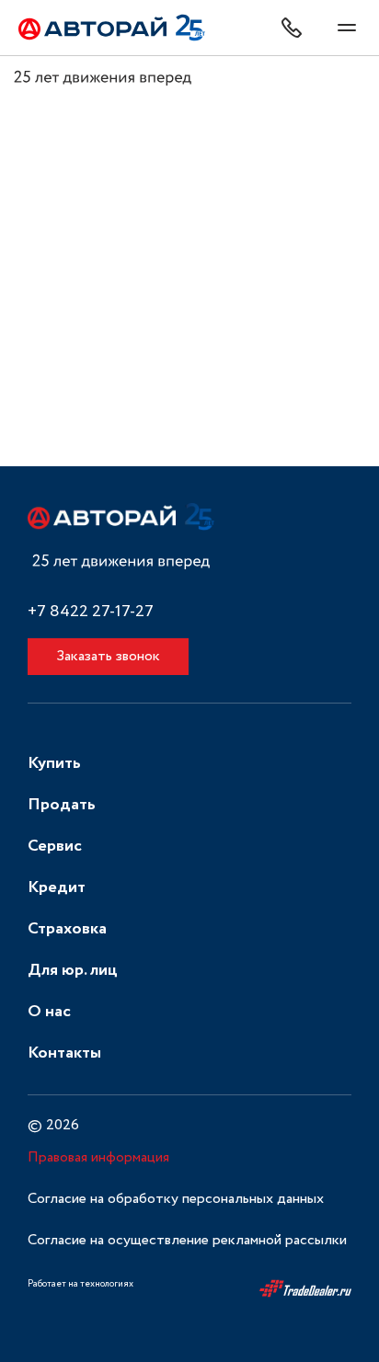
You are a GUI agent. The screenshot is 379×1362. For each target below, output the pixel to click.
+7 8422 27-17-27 (91, 612)
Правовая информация (98, 1157)
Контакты (64, 1053)
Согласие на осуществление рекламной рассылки (187, 1240)
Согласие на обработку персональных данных (176, 1198)
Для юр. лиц (73, 970)
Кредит (57, 887)
